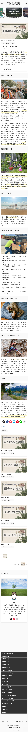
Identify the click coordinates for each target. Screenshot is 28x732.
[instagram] (14, 619)
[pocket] (10, 421)
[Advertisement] (14, 637)
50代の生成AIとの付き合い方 (9, 701)
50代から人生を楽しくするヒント (9, 426)
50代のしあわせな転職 (7, 653)
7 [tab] (16, 22)
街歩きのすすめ (5, 497)
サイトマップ (14, 721)
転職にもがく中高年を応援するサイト (14, 725)
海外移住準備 (5, 664)
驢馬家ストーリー (6, 712)
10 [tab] (20, 22)
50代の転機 (5, 681)
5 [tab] (13, 22)
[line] (20, 421)
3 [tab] (11, 22)
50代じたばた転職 (14, 4)
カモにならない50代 (7, 692)
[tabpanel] (14, 14)
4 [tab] (12, 22)
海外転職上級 (5, 662)
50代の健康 (5, 684)
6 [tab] (15, 22)
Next (26, 13)
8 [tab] (17, 22)
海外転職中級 (5, 659)
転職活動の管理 (6, 667)
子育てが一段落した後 (7, 474)
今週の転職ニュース (7, 704)
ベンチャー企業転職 (7, 670)
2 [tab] (9, 22)
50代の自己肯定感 (6, 687)
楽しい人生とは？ (5, 544)
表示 (10, 69)
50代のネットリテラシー (8, 698)
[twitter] (3, 421)
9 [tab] (19, 22)
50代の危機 (5, 678)
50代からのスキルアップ (8, 673)
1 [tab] (8, 22)
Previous (1, 13)
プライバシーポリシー (6, 721)
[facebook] (7, 421)
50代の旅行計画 (5, 521)
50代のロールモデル (7, 690)
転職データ (5, 706)
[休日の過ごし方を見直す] (14, 421)
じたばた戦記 (5, 709)
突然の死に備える (14, 17)
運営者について (21, 721)
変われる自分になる (7, 676)
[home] (17, 619)
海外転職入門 (5, 656)
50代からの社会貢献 (6, 451)
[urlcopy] (24, 421)
